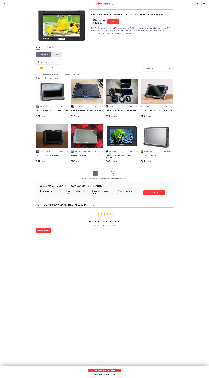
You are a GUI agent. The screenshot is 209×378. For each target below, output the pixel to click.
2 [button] (100, 173)
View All (113, 22)
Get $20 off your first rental (104, 370)
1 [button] (95, 173)
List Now (154, 193)
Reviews (50, 47)
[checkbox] (37, 68)
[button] (43, 54)
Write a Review (43, 230)
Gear (38, 47)
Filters (147, 69)
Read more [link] (129, 33)
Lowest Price (162, 69)
